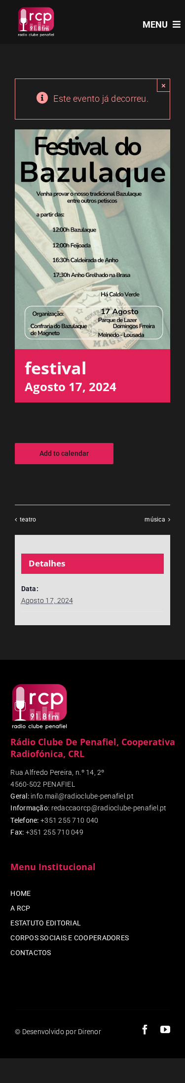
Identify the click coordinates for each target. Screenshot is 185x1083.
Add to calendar (64, 453)
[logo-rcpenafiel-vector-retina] (36, 9)
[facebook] (145, 1030)
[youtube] (165, 1030)
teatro (28, 520)
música (155, 520)
